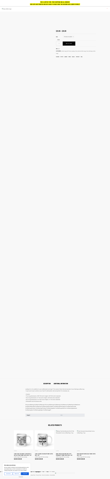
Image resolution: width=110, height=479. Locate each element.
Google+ (73, 56)
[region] (17, 469)
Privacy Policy (38, 475)
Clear (58, 39)
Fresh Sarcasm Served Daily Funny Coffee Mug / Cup (86, 454)
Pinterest (78, 56)
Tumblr (69, 56)
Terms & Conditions (45, 475)
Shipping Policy (32, 475)
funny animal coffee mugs (80, 51)
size (57, 36)
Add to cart (69, 43)
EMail (81, 56)
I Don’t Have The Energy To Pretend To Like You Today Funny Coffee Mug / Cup (22, 454)
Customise (8, 473)
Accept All (25, 473)
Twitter (61, 56)
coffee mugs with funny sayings (68, 51)
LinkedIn (65, 56)
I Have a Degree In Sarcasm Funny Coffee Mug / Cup (44, 454)
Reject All (17, 473)
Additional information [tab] (61, 383)
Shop (42, 19)
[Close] (29, 464)
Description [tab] (47, 383)
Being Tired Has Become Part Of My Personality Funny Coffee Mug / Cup (64, 454)
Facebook (57, 56)
